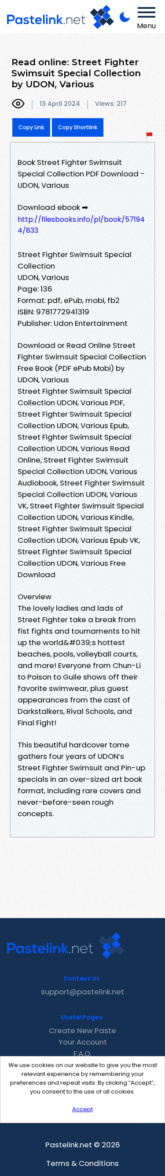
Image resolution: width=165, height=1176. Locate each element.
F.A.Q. (82, 1053)
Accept (82, 1109)
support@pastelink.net (82, 991)
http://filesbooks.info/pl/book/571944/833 (81, 224)
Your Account (83, 1042)
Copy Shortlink (77, 127)
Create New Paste (82, 1030)
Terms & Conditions (82, 1163)
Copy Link (31, 127)
